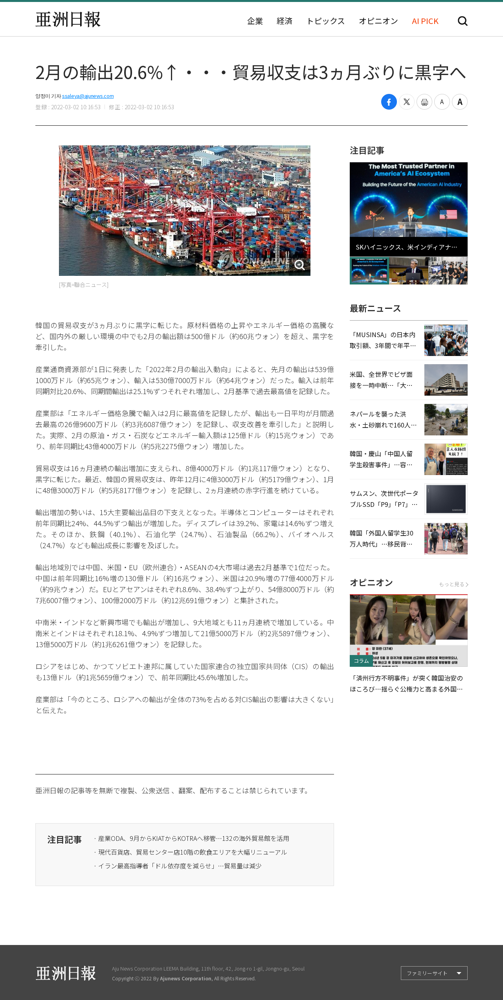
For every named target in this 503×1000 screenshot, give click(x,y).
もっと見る (451, 584)
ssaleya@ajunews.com (88, 95)
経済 (284, 21)
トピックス (325, 21)
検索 (463, 21)
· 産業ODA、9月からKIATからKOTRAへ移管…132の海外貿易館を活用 (191, 838)
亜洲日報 (68, 19)
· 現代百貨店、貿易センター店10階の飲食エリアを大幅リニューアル (190, 852)
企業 (255, 21)
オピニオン (378, 21)
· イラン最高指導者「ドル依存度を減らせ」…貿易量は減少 (178, 865)
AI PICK (425, 21)
